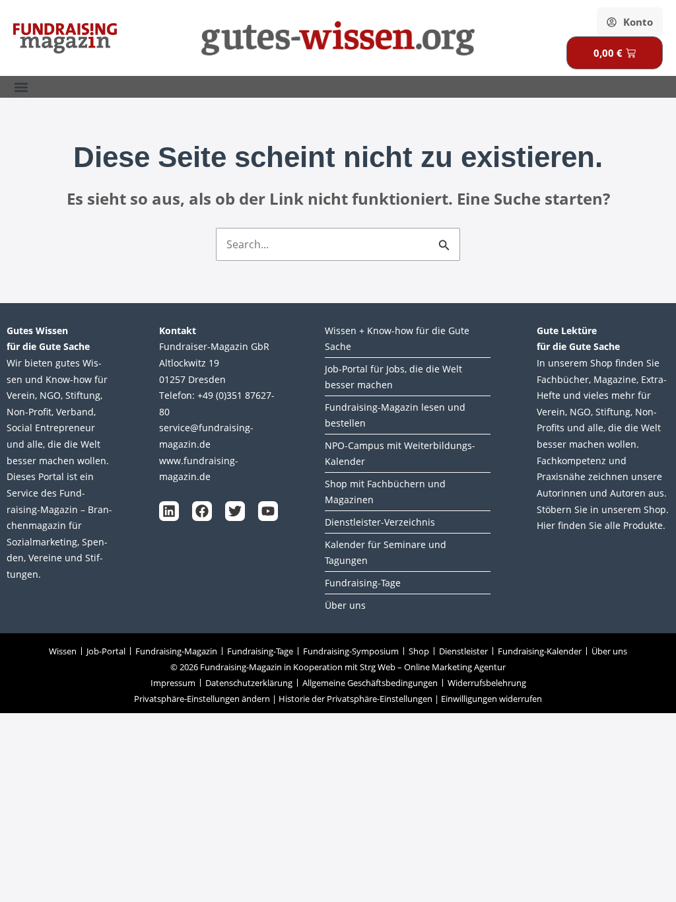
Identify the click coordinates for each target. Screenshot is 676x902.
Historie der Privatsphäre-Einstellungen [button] (355, 699)
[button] (21, 87)
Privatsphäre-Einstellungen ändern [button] (202, 699)
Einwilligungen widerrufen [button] (491, 699)
